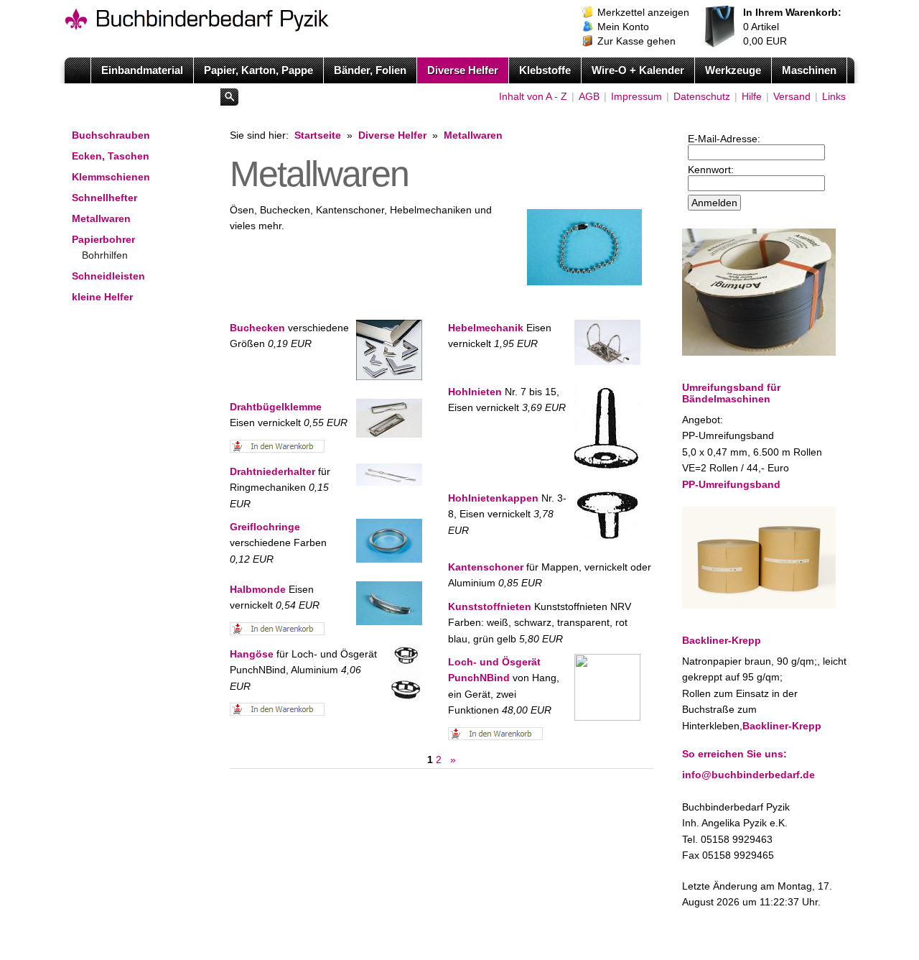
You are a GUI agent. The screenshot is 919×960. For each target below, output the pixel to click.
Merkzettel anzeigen (643, 12)
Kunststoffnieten (489, 606)
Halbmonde (258, 589)
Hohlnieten (475, 391)
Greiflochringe (265, 526)
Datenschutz (701, 96)
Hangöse (252, 654)
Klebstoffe (545, 70)
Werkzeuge (733, 70)
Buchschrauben (111, 135)
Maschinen (809, 70)
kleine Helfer (102, 297)
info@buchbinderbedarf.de (748, 774)
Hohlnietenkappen (493, 498)
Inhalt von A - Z (533, 96)
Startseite (317, 135)
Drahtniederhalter (272, 471)
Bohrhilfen (105, 255)
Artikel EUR (792, 26)
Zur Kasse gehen (636, 41)
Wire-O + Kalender (638, 70)
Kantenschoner (485, 567)
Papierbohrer (103, 239)
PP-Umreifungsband (731, 484)
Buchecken (257, 327)
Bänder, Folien (370, 70)
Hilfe (752, 96)
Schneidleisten (108, 276)
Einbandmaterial (142, 70)
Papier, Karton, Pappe (258, 70)
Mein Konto (623, 26)
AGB (589, 96)
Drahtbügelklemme (276, 406)
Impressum (636, 96)
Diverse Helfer (462, 70)
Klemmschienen (111, 177)
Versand (792, 96)
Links (834, 96)
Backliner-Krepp (781, 725)
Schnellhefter (104, 197)
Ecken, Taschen (110, 156)
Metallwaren (101, 218)
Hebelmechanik (485, 327)
